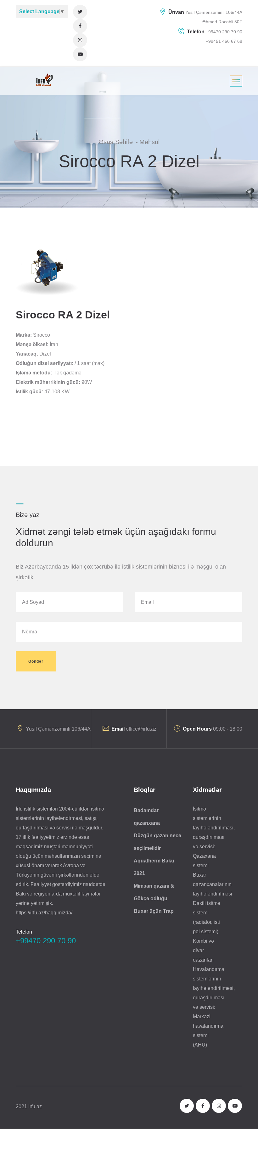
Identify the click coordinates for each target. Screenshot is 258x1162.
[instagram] (80, 40)
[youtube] (80, 54)
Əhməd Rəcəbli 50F (222, 21)
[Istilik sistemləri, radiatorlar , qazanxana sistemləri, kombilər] (43, 79)
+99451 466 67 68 (224, 41)
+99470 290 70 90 (223, 31)
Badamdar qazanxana (147, 817)
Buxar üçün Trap (154, 911)
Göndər (35, 661)
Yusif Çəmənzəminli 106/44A (213, 12)
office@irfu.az (141, 729)
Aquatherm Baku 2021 (154, 867)
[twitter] (80, 12)
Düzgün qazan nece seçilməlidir (157, 842)
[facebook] (80, 26)
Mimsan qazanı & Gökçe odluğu (154, 892)
